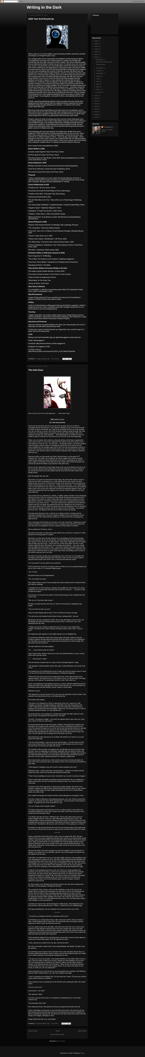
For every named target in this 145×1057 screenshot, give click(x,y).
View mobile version (57, 1034)
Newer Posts (32, 1031)
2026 (96, 41)
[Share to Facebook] (69, 359)
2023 (96, 49)
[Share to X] (67, 359)
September (100, 73)
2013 (96, 112)
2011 (96, 117)
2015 (96, 106)
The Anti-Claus (35, 370)
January (99, 92)
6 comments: (55, 1023)
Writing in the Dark (44, 7)
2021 (96, 54)
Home (58, 1031)
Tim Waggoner (108, 127)
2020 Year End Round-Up (41, 19)
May (97, 84)
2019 (96, 95)
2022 (96, 52)
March (98, 89)
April (97, 87)
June (98, 81)
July (97, 78)
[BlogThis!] (65, 359)
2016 (96, 103)
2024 (96, 46)
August (98, 76)
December (99, 59)
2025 (96, 43)
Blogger (82, 1053)
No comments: (55, 358)
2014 (96, 109)
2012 (96, 114)
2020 (96, 57)
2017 (96, 101)
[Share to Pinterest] (71, 359)
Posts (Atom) (61, 1041)
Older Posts (82, 1031)
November (99, 68)
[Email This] (63, 359)
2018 (96, 98)
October (99, 70)
